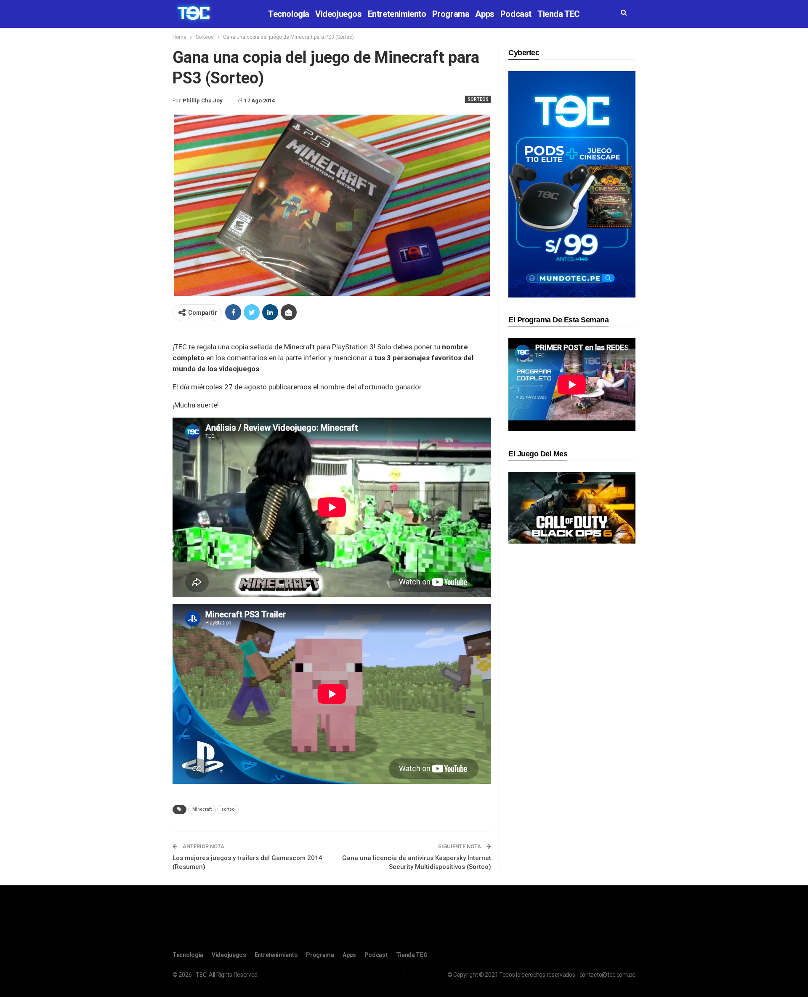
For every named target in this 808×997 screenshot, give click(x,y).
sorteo (227, 809)
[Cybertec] (571, 184)
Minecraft (202, 809)
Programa (451, 14)
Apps (484, 14)
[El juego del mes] (571, 507)
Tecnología (288, 14)
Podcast (516, 14)
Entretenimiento (397, 14)
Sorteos (478, 99)
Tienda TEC (558, 14)
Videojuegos (338, 14)
